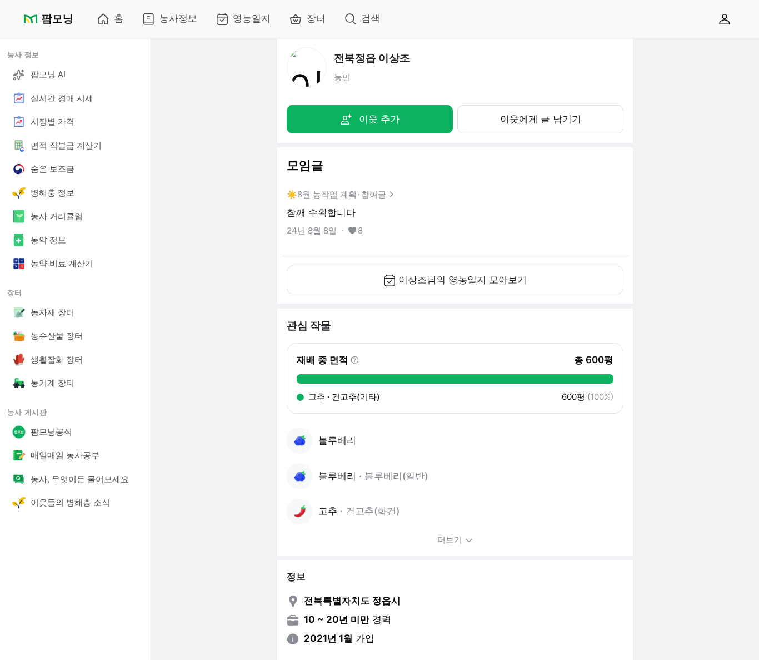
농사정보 (178, 18)
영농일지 (252, 18)
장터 (316, 18)
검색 (370, 18)
